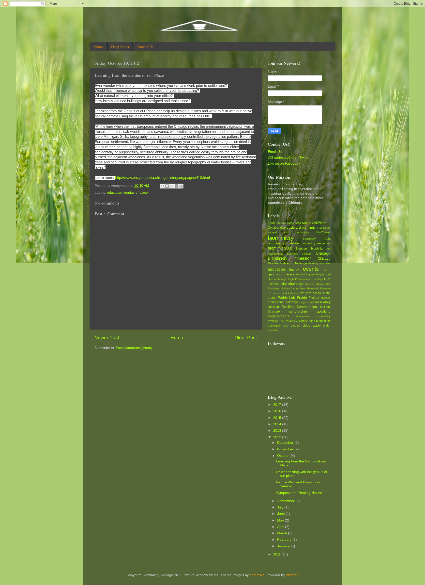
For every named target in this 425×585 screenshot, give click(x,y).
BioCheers (323, 232)
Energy (294, 269)
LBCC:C (309, 283)
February (284, 539)
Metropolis (313, 288)
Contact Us (145, 46)
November (285, 449)
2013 (277, 430)
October (284, 456)
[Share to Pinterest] (181, 186)
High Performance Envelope (305, 279)
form (327, 269)
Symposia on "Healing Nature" (299, 493)
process (326, 297)
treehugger (274, 325)
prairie (272, 298)
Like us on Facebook (284, 163)
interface (273, 283)
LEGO (319, 283)
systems (273, 320)
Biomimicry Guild (317, 238)
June (281, 514)
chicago (306, 253)
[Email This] (162, 186)
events (311, 269)
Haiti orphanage (277, 279)
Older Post (245, 337)
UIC (285, 325)
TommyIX (257, 575)
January (284, 546)
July (280, 507)
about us (274, 223)
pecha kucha (322, 293)
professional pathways (283, 302)
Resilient (274, 307)
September (286, 501)
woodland (273, 330)
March (282, 533)
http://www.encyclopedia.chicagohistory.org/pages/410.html (162, 178)
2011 (277, 554)
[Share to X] (171, 186)
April (281, 527)
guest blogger (316, 274)
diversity (313, 263)
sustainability (323, 316)
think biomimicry (320, 321)
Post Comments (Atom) (134, 348)
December (285, 442)
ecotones (325, 263)
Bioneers (302, 248)
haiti (328, 274)
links (303, 288)
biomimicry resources (316, 243)
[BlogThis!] (167, 186)
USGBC (295, 325)
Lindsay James (290, 288)
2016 (277, 411)
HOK (327, 279)
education (114, 192)
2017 (277, 405)
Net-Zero (305, 293)
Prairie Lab (286, 298)
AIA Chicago (288, 222)
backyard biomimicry (303, 227)
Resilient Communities (299, 307)
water (327, 325)
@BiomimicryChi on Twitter (289, 157)
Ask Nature (303, 223)
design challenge (295, 263)
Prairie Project (308, 298)
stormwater (302, 316)
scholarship (298, 311)
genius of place (136, 192)
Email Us (275, 152)
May (281, 520)
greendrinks (300, 274)
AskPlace (319, 223)
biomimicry (280, 238)
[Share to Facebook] (176, 186)
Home (99, 46)
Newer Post (106, 337)
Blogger (292, 575)
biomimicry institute (283, 243)
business (292, 253)
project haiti (307, 302)
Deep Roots (120, 46)
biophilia (317, 248)
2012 (277, 437)
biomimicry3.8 (280, 248)
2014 (277, 424)
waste (317, 325)
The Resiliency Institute (293, 320)
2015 (277, 418)
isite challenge (292, 283)
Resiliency (323, 302)
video (306, 325)
